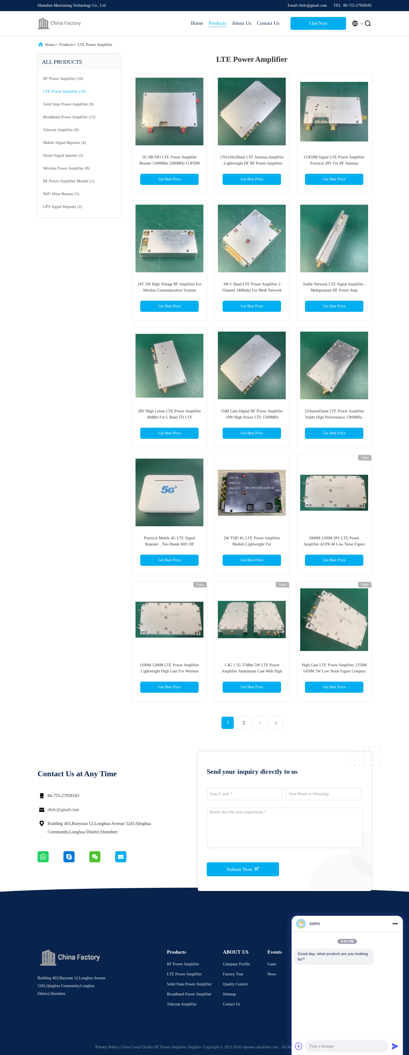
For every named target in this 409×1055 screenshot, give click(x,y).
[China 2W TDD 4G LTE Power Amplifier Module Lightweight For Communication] (252, 492)
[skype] (76, 861)
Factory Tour (233, 974)
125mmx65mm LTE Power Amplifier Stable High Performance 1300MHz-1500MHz (334, 417)
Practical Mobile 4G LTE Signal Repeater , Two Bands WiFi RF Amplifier (169, 544)
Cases (271, 964)
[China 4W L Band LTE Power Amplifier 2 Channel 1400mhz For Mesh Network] (252, 238)
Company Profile (236, 964)
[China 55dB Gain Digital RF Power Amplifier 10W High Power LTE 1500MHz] (252, 365)
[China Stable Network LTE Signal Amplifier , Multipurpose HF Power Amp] (334, 238)
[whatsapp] (50, 861)
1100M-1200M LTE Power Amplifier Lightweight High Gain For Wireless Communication (169, 671)
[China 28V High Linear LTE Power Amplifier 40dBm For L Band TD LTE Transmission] (169, 365)
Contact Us (268, 23)
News (271, 974)
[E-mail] (127, 861)
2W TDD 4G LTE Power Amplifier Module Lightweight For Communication (252, 544)
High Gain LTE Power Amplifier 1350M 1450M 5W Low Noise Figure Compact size (334, 671)
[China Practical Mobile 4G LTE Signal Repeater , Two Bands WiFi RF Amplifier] (169, 492)
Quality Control (235, 984)
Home (197, 23)
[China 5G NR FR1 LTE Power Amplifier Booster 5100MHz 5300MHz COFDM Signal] (169, 111)
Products (217, 23)
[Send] (395, 1046)
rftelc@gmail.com (63, 809)
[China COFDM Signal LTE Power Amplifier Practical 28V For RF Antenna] (334, 111)
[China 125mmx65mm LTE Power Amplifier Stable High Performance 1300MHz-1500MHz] (334, 365)
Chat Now (318, 23)
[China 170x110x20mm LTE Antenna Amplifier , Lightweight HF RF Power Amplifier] (252, 111)
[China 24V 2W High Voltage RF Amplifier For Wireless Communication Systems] (169, 238)
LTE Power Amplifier (95, 45)
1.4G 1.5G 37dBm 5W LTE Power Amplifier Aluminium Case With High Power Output (252, 671)
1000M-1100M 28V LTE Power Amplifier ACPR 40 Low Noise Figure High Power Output (334, 544)
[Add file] (299, 1046)
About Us (241, 23)
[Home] (60, 23)
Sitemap (229, 994)
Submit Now (240, 869)
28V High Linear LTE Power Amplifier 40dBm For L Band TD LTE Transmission (169, 417)
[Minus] (395, 923)
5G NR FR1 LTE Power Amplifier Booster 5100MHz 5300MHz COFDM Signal (169, 163)
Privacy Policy (107, 1047)
